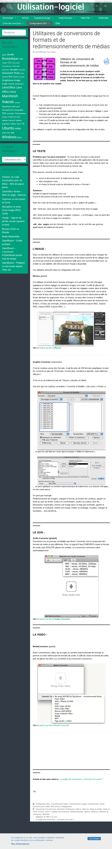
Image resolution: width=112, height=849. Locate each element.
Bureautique (8, 18)
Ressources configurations (61, 806)
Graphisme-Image (42, 18)
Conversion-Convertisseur (46, 809)
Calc (21, 59)
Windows (46, 814)
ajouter (4, 55)
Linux (13, 91)
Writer (19, 138)
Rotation (5, 117)
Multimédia (103, 18)
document (61, 809)
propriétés (10, 114)
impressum (108, 1)
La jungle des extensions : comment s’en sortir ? (55, 820)
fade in (78, 809)
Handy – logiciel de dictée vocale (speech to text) (13, 221)
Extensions (70, 809)
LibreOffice (8, 87)
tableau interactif (8, 120)
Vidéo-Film (85, 18)
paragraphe (18, 110)
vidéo (18, 128)
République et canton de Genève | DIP (14, 1)
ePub (22, 73)
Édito (58, 23)
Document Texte (11, 73)
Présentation (20, 113)
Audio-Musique (65, 18)
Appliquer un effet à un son (46, 817)
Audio (10, 54)
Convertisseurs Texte (95, 804)
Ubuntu (87, 812)
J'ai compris (94, 838)
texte (19, 124)
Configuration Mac (43, 804)
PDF (4, 113)
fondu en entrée (96, 809)
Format (41, 812)
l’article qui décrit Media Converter (54, 725)
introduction (19, 84)
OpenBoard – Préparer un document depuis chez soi (13, 266)
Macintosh (10, 96)
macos (47, 812)
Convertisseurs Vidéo (41, 806)
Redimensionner (76, 812)
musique (17, 102)
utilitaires (94, 812)
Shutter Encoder (14, 117)
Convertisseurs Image (77, 804)
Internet (25, 18)
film (10, 76)
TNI (22, 124)
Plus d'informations (20, 844)
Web (12, 133)
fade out (85, 809)
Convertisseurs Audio (59, 804)
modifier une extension (60, 812)
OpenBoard (6, 107)
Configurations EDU (38, 23)
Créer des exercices (12, 23)
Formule (21, 77)
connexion (98, 1)
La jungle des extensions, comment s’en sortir (80, 779)
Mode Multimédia (10, 236)
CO (9, 63)
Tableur (13, 124)
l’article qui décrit (50, 348)
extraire (5, 77)
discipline (14, 70)
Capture (4, 63)
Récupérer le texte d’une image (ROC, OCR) (12, 210)
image (5, 84)
